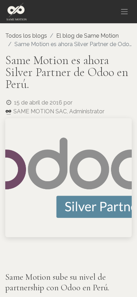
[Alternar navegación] (124, 11)
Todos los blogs (26, 35)
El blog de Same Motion (87, 35)
